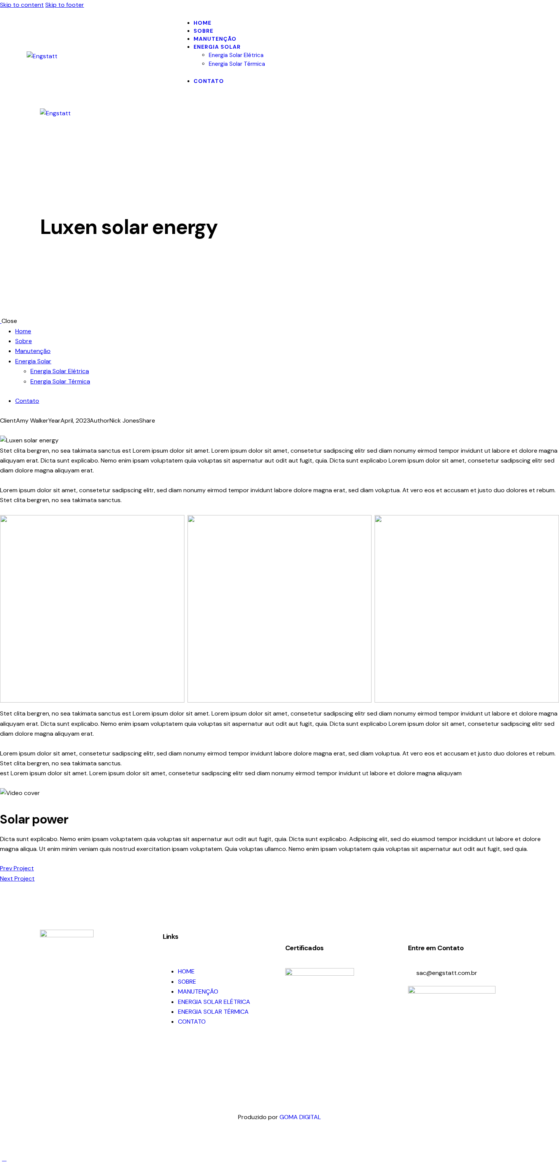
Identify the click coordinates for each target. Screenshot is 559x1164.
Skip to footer (64, 5)
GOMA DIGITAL (300, 1117)
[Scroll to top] (4, 1158)
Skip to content (22, 5)
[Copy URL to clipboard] (29, 430)
